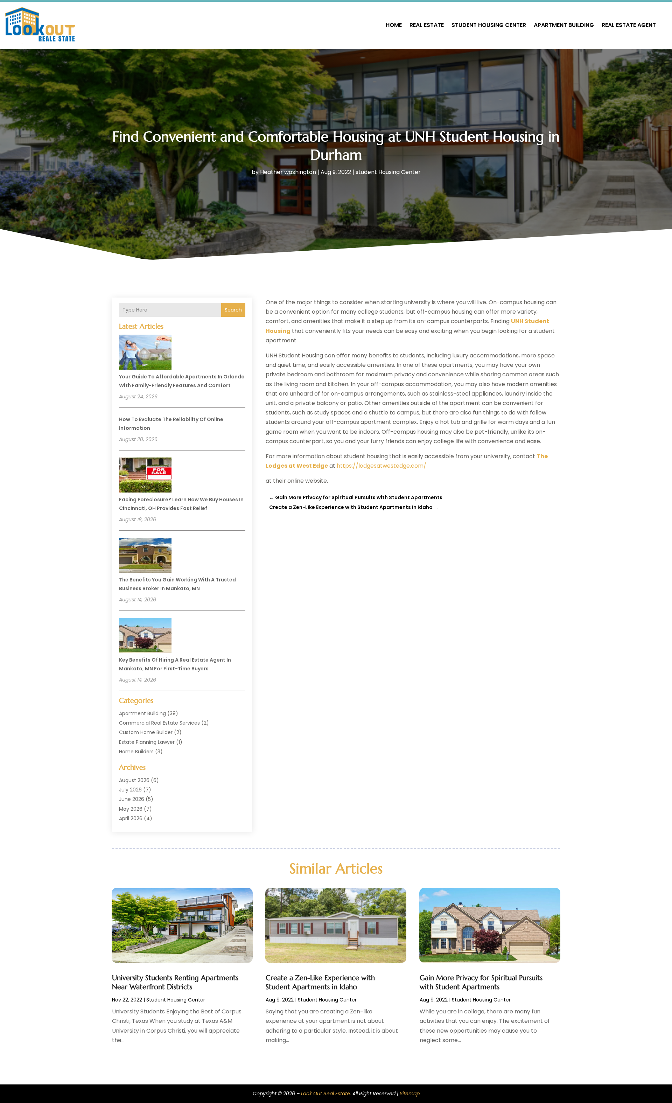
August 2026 (134, 780)
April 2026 (130, 818)
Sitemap (410, 1093)
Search (233, 309)
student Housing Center (488, 25)
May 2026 (130, 808)
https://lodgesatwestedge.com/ (381, 466)
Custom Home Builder (146, 732)
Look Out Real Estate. (326, 1093)
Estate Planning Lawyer (147, 742)
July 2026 (130, 789)
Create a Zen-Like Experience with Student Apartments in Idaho (320, 982)
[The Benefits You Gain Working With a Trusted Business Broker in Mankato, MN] (145, 556)
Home (394, 25)
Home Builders (136, 751)
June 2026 (131, 799)
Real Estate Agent (629, 25)
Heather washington (288, 172)
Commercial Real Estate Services (159, 722)
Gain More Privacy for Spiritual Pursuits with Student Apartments (481, 982)
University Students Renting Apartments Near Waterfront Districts (175, 982)
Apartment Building (564, 25)
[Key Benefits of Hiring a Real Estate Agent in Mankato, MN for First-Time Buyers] (145, 636)
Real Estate (427, 25)
